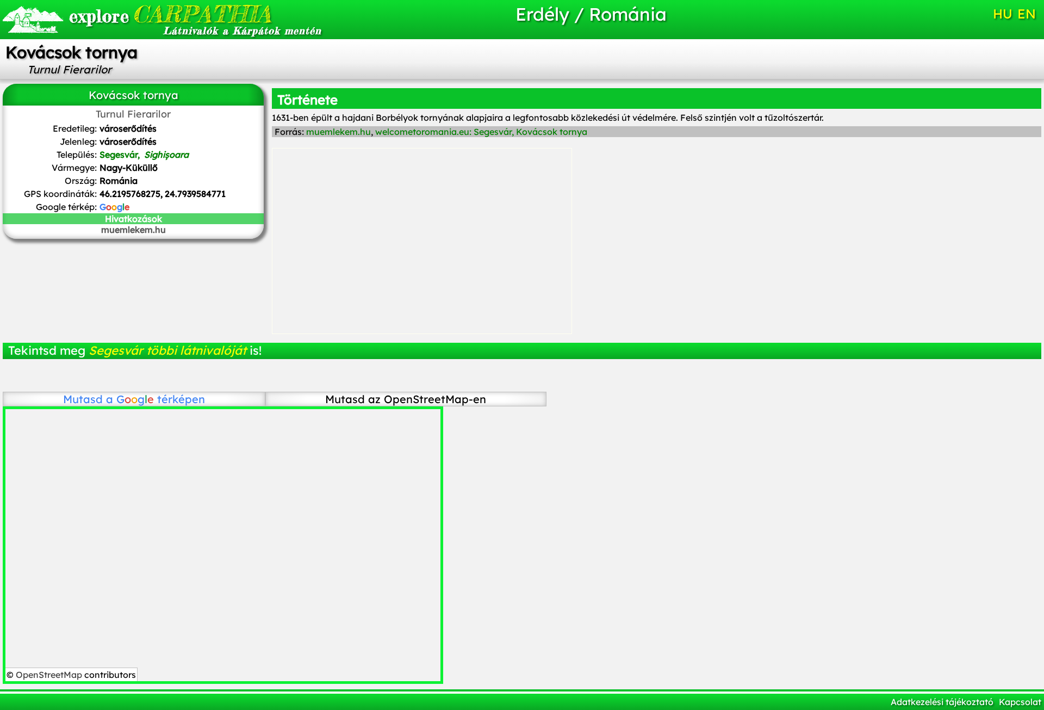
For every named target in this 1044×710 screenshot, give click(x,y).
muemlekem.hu (133, 229)
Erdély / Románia (591, 14)
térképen (160, 399)
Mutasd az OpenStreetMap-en (405, 399)
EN (1026, 13)
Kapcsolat (1020, 701)
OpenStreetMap (49, 674)
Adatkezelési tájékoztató (942, 701)
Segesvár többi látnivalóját (167, 350)
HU (1002, 13)
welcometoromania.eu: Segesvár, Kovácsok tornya (481, 131)
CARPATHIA (170, 14)
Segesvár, (144, 154)
